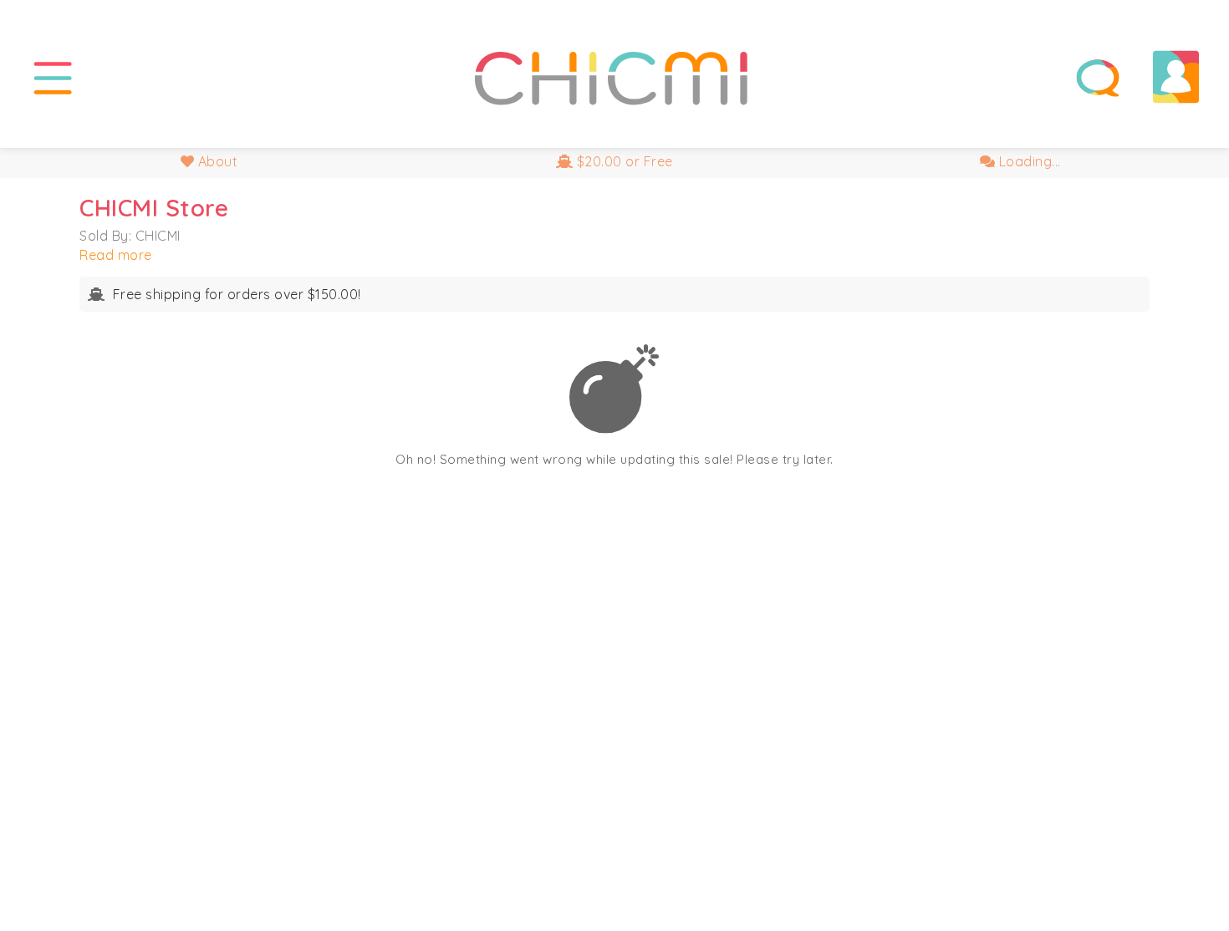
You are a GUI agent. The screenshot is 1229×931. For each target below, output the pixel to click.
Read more (115, 255)
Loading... (1028, 161)
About (215, 161)
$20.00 (623, 161)
